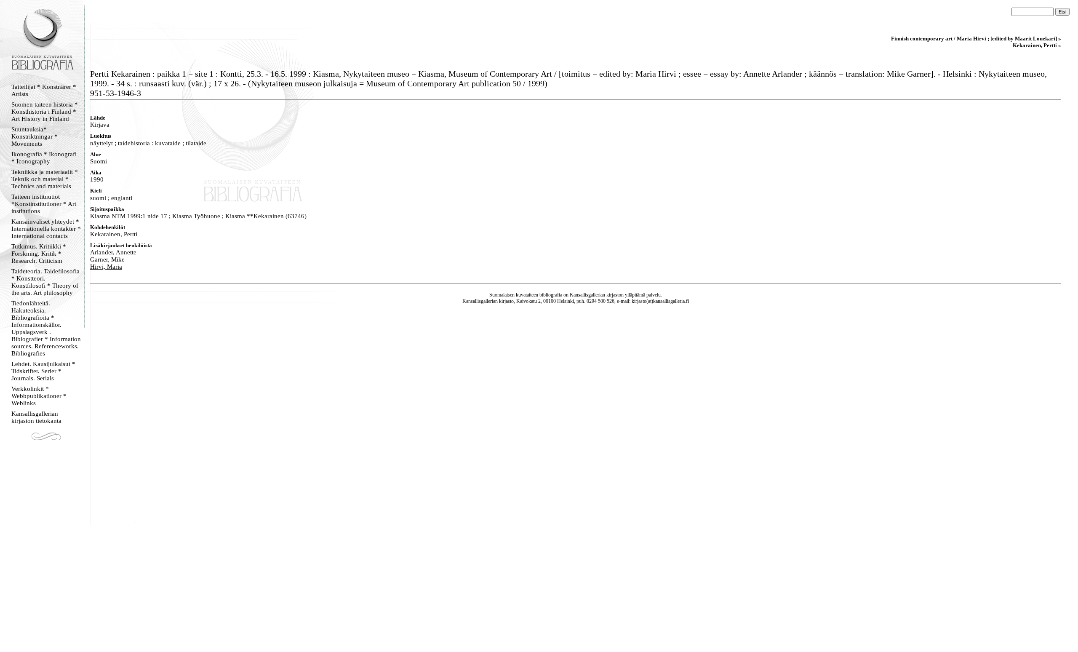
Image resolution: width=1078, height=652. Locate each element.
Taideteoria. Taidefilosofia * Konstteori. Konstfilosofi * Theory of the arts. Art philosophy (45, 282)
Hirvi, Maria (106, 266)
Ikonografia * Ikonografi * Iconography (44, 158)
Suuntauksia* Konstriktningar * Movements (34, 136)
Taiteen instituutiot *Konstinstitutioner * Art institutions (43, 203)
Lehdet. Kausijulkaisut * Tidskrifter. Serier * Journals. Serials (43, 371)
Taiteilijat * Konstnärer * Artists (43, 90)
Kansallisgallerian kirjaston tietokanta (36, 417)
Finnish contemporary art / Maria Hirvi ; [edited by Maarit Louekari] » (976, 38)
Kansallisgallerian (587, 295)
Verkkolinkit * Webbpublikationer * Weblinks (39, 395)
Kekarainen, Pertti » (1037, 45)
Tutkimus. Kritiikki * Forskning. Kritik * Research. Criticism (38, 253)
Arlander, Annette (113, 252)
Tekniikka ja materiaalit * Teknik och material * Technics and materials (44, 179)
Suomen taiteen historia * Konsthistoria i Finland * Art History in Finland (44, 111)
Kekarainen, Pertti (113, 234)
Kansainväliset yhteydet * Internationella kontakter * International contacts (46, 228)
